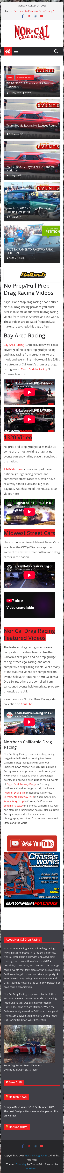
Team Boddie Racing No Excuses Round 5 (31, 127)
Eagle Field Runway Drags (21, 784)
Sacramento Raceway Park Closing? (34, 11)
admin (28, 92)
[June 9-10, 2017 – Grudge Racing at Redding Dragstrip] (32, 201)
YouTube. (27, 704)
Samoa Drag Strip (14, 801)
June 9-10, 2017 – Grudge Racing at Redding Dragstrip (28, 210)
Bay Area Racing (14, 345)
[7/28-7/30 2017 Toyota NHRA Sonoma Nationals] (32, 68)
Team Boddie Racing (34, 369)
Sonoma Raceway (25, 77)
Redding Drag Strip (15, 792)
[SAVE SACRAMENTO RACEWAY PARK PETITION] (32, 243)
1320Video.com (14, 469)
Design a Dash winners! (17, 1107)
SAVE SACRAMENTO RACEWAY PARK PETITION (29, 251)
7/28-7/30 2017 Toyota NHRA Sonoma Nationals (30, 85)
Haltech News (18, 1097)
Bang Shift (15, 1082)
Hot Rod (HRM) (18, 1127)
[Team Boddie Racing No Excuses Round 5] (32, 119)
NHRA (10, 77)
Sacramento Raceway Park (19, 797)
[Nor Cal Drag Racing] (8, 51)
